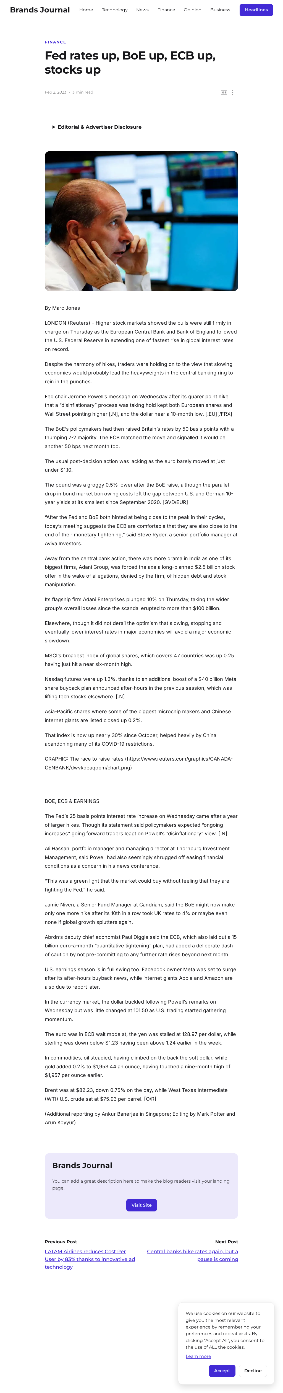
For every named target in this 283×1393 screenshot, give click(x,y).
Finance (166, 9)
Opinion (192, 9)
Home (86, 9)
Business (220, 9)
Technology (115, 9)
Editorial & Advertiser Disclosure (100, 127)
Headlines (256, 9)
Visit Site (142, 1205)
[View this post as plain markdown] (224, 92)
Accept (222, 1370)
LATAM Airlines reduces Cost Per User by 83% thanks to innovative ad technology (90, 1259)
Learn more (198, 1356)
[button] (233, 92)
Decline (253, 1370)
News (142, 9)
